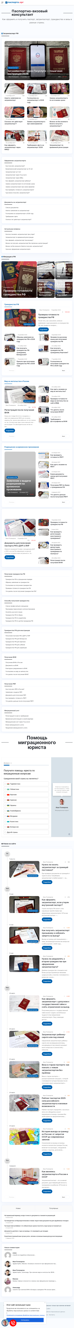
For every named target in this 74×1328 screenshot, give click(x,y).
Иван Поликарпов (14, 76)
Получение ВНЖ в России (14, 662)
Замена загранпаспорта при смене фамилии (20, 187)
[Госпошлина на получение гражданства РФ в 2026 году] (43, 361)
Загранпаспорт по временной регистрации (19, 237)
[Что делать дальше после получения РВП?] (43, 494)
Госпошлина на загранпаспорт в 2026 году (35, 100)
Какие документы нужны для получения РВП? (58, 476)
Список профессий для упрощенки (17, 606)
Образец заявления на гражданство (17, 582)
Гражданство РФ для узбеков (15, 644)
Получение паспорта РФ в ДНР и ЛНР (18, 636)
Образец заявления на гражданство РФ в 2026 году (45, 271)
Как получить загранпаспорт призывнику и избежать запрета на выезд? (56, 933)
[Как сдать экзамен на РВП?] (43, 464)
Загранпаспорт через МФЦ (14, 178)
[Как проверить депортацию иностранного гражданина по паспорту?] (43, 545)
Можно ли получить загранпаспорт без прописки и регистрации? (27, 243)
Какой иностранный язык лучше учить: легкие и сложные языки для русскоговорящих (33, 1236)
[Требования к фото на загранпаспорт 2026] (37, 135)
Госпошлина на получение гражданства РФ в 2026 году (59, 363)
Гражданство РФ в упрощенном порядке (19, 579)
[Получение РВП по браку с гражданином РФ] (43, 485)
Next (63, 370)
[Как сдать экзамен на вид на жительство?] (43, 389)
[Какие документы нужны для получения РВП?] (43, 474)
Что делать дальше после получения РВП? (20, 701)
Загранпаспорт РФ (10, 33)
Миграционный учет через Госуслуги (18, 722)
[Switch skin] (68, 3)
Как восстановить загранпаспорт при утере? (20, 234)
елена (14, 1253)
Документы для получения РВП (16, 695)
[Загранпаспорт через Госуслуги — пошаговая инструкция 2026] (37, 60)
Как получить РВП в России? (15, 689)
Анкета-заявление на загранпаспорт (17, 210)
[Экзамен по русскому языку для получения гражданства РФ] (43, 337)
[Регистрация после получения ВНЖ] (43, 560)
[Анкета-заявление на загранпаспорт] (14, 88)
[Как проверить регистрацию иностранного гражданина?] (43, 532)
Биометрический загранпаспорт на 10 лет (19, 169)
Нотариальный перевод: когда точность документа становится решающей (29, 1215)
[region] (25, 1313)
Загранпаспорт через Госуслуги (16, 175)
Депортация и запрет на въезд (15, 518)
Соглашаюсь (25, 1320)
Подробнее (43, 329)
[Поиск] (72, 3)
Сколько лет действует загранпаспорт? (18, 219)
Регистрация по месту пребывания (17, 716)
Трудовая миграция (48, 512)
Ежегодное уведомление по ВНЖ (16, 668)
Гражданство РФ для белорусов (16, 638)
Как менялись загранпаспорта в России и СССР (55, 1174)
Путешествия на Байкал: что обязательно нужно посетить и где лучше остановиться (32, 1226)
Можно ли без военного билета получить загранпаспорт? (59, 124)
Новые (18, 1208)
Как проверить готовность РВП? (16, 698)
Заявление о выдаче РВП (14, 692)
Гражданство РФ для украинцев (16, 647)
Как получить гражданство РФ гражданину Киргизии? (59, 350)
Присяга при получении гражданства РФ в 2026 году (26, 363)
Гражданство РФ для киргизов (16, 641)
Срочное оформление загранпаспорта (18, 249)
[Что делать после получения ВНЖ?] (43, 410)
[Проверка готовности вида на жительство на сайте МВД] (43, 399)
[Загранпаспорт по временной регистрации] (59, 135)
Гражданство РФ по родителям (16, 618)
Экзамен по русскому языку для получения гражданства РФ (58, 339)
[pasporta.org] (14, 2)
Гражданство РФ (11, 304)
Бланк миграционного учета (15, 725)
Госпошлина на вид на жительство (17, 671)
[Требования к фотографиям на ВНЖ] (43, 419)
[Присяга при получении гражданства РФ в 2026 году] (10, 361)
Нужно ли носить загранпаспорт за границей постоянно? (55, 867)
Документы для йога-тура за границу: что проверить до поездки (26, 1231)
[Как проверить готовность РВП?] (43, 455)
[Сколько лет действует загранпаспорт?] (14, 112)
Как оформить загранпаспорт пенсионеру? (19, 240)
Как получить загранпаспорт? (15, 166)
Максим (15, 1279)
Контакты (52, 1315)
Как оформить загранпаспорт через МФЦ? (13, 147)
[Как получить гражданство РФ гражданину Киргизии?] (64, 289)
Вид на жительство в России (16, 381)
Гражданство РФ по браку (14, 615)
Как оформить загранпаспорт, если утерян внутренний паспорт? (55, 902)
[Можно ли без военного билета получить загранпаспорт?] (59, 112)
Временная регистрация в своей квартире (19, 719)
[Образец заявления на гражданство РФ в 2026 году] (10, 337)
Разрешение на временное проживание (21, 447)
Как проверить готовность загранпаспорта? (20, 190)
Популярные (53, 1208)
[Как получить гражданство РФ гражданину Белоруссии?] (46, 289)
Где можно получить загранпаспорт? (18, 193)
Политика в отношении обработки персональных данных (47, 1311)
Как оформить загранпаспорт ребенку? (18, 181)
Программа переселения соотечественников (20, 609)
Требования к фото (12, 216)
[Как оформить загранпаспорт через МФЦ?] (14, 135)
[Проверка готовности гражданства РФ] (19, 279)
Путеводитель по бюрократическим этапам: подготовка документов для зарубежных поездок (36, 1220)
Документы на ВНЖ (12, 665)
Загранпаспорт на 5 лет (13, 172)
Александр (16, 1287)
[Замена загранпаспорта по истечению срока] (59, 88)
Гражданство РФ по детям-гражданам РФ (19, 621)
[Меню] (2, 3)
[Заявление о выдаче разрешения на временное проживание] (20, 474)
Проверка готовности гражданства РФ (18, 588)
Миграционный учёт (28, 512)
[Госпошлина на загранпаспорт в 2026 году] (37, 88)
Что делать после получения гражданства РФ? (21, 591)
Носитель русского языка (14, 612)
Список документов (12, 207)
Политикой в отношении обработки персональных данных (26, 1315)
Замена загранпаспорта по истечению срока (20, 184)
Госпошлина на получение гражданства (19, 585)
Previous (11, 370)
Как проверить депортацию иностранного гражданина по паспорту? (56, 549)
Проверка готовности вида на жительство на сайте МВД (59, 401)
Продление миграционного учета (16, 728)
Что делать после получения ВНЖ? (17, 674)
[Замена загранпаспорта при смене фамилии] (37, 112)
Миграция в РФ (9, 257)
